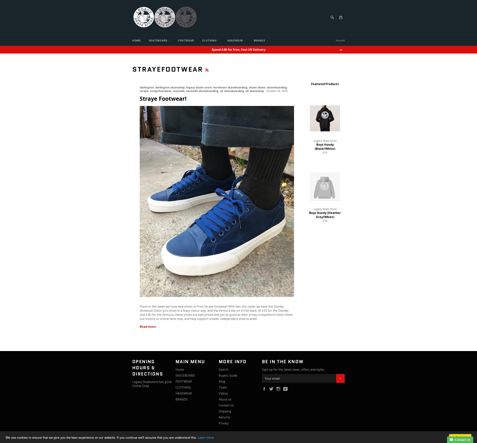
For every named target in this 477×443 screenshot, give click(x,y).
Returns (224, 417)
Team (223, 387)
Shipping (225, 411)
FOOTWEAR (186, 40)
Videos (223, 393)
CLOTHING (209, 40)
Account (340, 40)
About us (225, 399)
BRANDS (260, 40)
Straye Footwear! (163, 98)
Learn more (206, 437)
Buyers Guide (228, 375)
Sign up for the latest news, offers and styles (293, 369)
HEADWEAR (235, 40)
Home (136, 40)
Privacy (224, 423)
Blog (222, 381)
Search (223, 369)
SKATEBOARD (158, 40)
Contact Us (226, 405)
